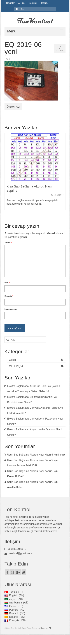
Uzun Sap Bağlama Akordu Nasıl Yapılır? (30, 454)
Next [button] (62, 175)
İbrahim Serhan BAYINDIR (22, 465)
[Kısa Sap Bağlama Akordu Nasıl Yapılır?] (35, 157)
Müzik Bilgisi (16, 366)
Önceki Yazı (13, 106)
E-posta (8, 296)
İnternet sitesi (10, 309)
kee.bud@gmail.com (20, 553)
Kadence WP (46, 628)
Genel (12, 359)
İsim (7, 282)
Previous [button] (7, 175)
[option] (35, 173)
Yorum (8, 242)
